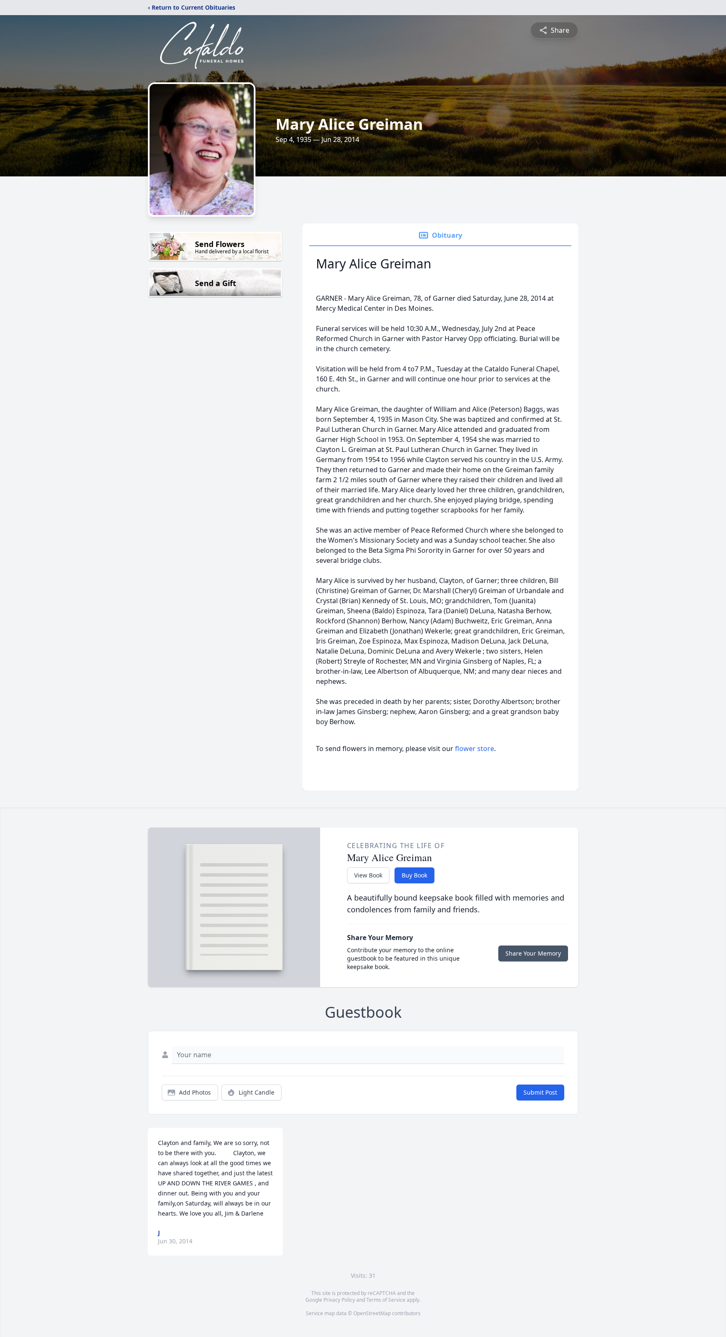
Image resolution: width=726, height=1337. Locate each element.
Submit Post (540, 1092)
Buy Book (414, 875)
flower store (474, 748)
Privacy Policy (339, 1299)
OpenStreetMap (372, 1313)
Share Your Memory (533, 953)
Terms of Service (385, 1299)
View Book (368, 875)
